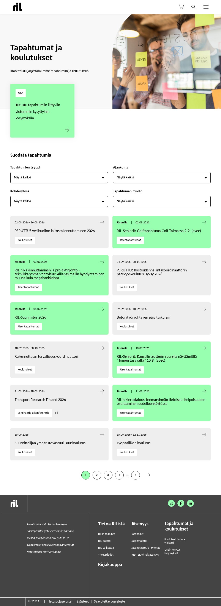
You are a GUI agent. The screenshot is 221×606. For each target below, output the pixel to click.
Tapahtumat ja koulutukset (178, 526)
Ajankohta (120, 167)
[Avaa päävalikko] (205, 7)
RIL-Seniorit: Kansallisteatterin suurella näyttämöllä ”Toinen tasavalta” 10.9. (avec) (157, 359)
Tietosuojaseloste (59, 601)
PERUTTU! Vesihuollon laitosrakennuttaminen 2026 (55, 231)
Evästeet (83, 601)
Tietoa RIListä (111, 524)
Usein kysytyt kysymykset (172, 551)
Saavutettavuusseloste (109, 601)
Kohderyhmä (19, 191)
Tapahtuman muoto (127, 191)
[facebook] (180, 503)
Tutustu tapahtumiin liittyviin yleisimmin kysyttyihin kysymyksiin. (38, 111)
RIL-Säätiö (104, 541)
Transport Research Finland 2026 (40, 400)
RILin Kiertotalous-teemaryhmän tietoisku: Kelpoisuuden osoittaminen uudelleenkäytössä (161, 402)
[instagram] (171, 503)
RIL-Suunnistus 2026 (30, 318)
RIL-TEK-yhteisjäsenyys (145, 554)
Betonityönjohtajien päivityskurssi (143, 318)
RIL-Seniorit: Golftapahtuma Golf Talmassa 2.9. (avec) (159, 231)
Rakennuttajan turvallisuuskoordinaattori (46, 357)
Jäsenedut (137, 534)
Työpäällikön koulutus (133, 443)
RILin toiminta (106, 534)
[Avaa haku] (193, 7)
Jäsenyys (139, 524)
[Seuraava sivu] (148, 475)
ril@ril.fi (57, 538)
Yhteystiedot (106, 554)
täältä (57, 552)
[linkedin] (190, 503)
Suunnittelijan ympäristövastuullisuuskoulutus (50, 443)
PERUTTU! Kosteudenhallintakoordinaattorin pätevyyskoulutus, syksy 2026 (152, 272)
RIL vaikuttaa (106, 548)
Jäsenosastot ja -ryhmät (145, 548)
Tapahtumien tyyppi (25, 167)
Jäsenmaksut (139, 541)
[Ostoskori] (181, 7)
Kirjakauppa (110, 564)
